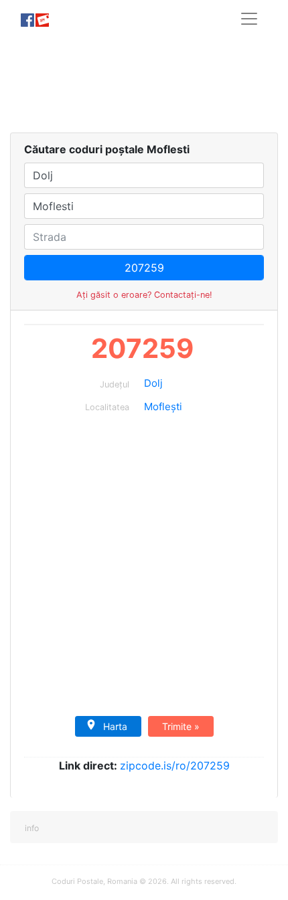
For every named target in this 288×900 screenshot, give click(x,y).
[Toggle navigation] (249, 18)
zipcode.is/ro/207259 (175, 765)
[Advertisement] (144, 85)
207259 (142, 348)
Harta (115, 726)
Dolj (153, 383)
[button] (31, 827)
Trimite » (181, 726)
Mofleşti (163, 406)
